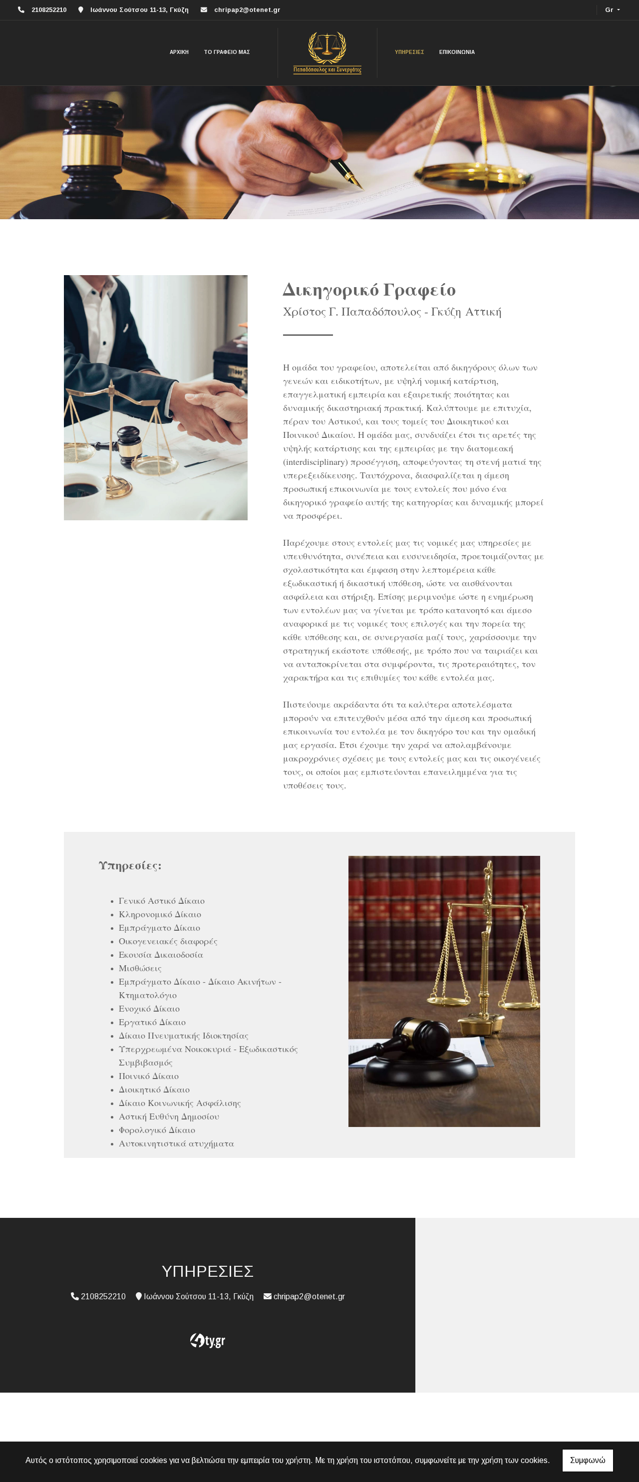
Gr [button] (610, 9)
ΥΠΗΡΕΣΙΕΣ (409, 52)
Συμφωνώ (588, 1460)
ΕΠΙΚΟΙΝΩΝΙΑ (457, 52)
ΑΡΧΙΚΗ (179, 52)
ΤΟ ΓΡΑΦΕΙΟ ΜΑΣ (227, 52)
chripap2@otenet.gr (247, 9)
